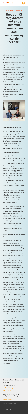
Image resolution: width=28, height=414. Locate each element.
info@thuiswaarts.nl (8, 399)
